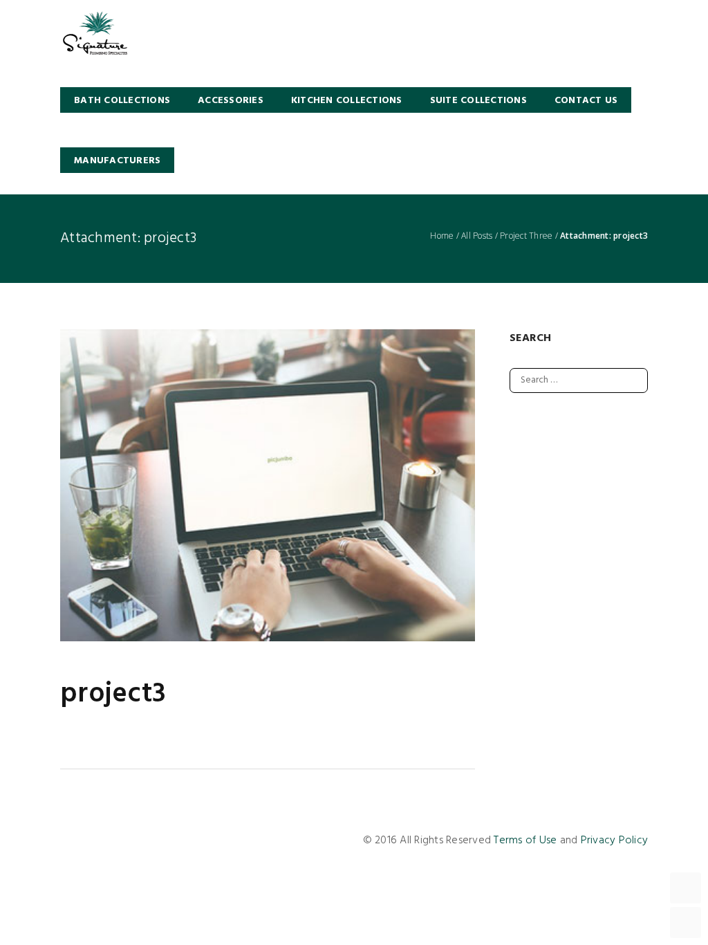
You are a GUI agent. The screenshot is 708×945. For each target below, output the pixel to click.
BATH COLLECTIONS (122, 101)
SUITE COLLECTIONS (478, 101)
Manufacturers (117, 161)
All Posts (476, 236)
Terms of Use (525, 841)
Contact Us (586, 101)
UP (685, 887)
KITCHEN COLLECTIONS (346, 101)
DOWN (685, 922)
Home (442, 236)
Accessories (230, 101)
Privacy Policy (615, 841)
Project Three (526, 236)
